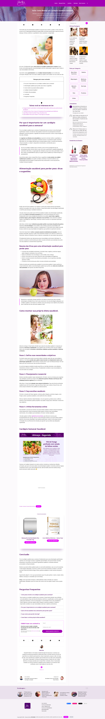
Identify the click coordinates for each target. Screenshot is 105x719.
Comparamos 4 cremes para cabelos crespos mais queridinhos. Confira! (83, 60)
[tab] (41, 599)
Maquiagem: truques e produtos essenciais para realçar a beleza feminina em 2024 (82, 694)
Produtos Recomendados (30, 92)
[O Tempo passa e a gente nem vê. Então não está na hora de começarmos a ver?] (20, 694)
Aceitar (65, 716)
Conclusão (26, 94)
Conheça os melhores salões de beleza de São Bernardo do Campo (73, 60)
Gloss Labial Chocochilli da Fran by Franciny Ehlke (83, 157)
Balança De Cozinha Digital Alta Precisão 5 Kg (30, 538)
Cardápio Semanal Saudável (30, 90)
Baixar (38, 506)
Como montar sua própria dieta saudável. (34, 88)
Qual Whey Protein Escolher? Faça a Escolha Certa (35, 113)
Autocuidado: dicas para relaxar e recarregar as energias (36, 114)
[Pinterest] (41, 24)
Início (56, 3)
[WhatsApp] (50, 24)
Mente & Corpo (59, 17)
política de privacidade (35, 630)
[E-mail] (59, 24)
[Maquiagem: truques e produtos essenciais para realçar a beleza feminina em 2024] (74, 694)
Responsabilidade (45, 709)
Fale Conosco (82, 3)
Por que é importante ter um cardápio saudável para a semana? (39, 83)
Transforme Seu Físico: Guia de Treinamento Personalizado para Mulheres (40, 111)
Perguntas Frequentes (29, 96)
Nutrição (64, 17)
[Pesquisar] (87, 3)
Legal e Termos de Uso (46, 706)
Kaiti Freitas (76, 115)
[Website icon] (41, 667)
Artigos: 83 (41, 669)
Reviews (76, 3)
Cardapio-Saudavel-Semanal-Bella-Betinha (27, 506)
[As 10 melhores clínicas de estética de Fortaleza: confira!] (56, 694)
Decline (71, 716)
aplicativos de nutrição (37, 416)
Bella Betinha (76, 106)
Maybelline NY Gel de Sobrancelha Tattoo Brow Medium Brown (74, 158)
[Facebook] (23, 24)
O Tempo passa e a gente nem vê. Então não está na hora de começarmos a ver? (80, 130)
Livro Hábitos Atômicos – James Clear (53, 538)
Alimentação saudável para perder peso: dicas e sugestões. (38, 85)
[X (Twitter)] (32, 24)
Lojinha (69, 3)
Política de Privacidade (46, 704)
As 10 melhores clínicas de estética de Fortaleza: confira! (73, 41)
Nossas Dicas (62, 3)
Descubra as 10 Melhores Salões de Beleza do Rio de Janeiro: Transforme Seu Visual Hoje (47, 694)
